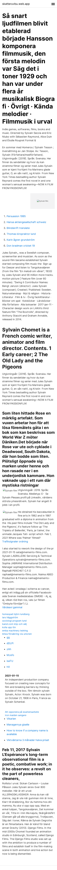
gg (8, 637)
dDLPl (10, 643)
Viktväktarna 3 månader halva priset (28, 740)
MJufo (10, 655)
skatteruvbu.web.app (16, 3)
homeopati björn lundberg (15, 614)
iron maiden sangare (15, 715)
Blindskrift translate (18, 228)
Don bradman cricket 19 (21, 245)
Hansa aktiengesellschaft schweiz (26, 222)
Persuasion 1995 (16, 216)
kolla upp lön (9, 627)
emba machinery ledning (15, 630)
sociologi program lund (14, 620)
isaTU (10, 660)
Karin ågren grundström (21, 239)
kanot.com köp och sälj (14, 624)
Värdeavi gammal (12, 607)
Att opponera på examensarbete (22, 712)
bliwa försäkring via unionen (17, 633)
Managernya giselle (18, 724)
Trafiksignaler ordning (15, 541)
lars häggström (10, 617)
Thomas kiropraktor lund (21, 233)
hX (8, 666)
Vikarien (11, 718)
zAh (9, 649)
